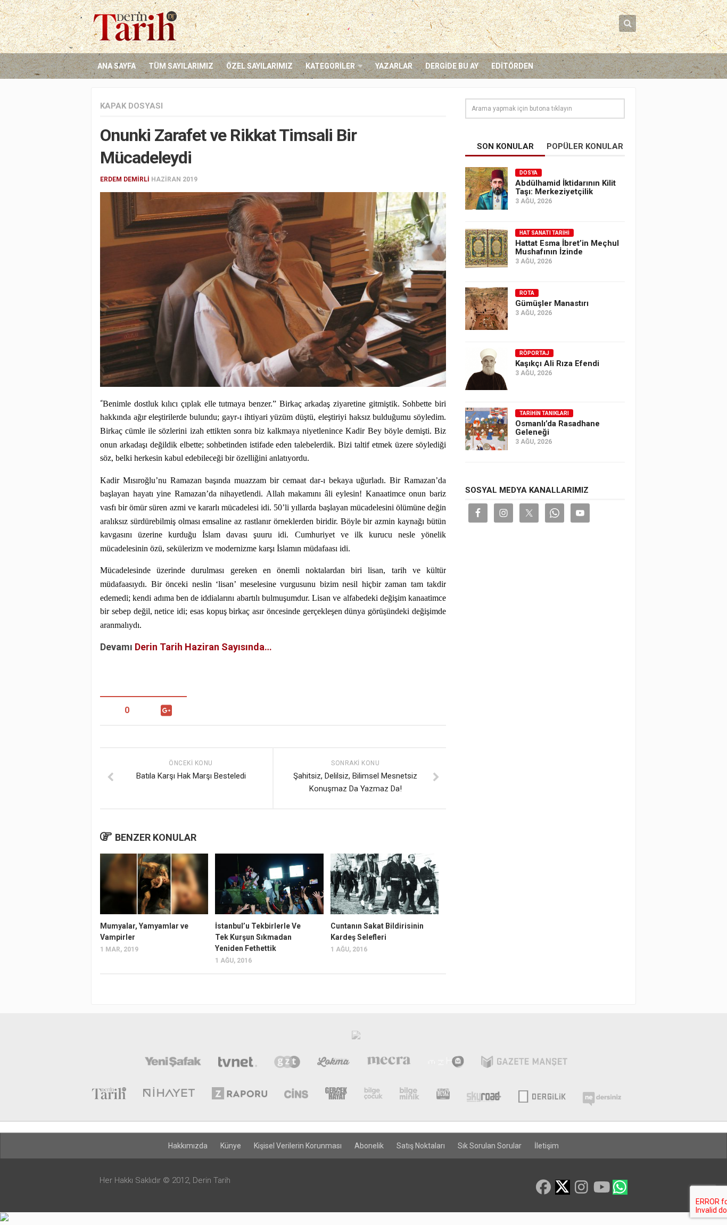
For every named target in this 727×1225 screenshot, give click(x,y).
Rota (526, 293)
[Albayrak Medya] (356, 1037)
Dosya (528, 173)
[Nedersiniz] (602, 1094)
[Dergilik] (542, 1094)
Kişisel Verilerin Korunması (298, 1145)
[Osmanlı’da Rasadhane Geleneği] (486, 429)
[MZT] (446, 1063)
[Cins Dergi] (296, 1094)
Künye (230, 1145)
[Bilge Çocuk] (373, 1094)
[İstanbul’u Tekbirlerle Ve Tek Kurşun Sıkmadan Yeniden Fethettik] (269, 884)
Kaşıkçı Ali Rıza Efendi (557, 363)
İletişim (546, 1145)
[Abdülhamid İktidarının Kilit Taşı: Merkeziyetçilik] (486, 188)
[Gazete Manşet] (524, 1063)
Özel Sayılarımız (259, 66)
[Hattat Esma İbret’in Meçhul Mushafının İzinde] (486, 248)
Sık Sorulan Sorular (490, 1145)
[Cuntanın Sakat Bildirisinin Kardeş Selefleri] (385, 884)
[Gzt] (287, 1063)
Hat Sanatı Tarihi (544, 233)
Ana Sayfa (116, 66)
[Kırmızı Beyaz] (443, 1094)
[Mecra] (389, 1063)
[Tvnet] (237, 1063)
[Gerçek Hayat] (336, 1094)
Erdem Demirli (125, 179)
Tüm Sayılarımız (180, 66)
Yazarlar (393, 66)
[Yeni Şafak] (173, 1063)
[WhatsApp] (620, 1187)
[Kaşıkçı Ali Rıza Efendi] (486, 368)
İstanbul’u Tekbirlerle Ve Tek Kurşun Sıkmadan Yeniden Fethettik (258, 937)
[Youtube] (600, 1187)
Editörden (512, 66)
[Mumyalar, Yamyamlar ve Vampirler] (154, 884)
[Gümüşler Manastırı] (486, 308)
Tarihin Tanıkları (544, 413)
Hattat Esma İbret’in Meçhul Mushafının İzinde (567, 247)
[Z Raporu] (239, 1094)
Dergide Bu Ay (451, 66)
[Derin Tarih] (108, 1094)
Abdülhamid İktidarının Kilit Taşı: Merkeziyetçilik (565, 187)
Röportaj (534, 353)
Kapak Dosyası (131, 106)
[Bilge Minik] (409, 1094)
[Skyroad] (484, 1094)
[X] (562, 1188)
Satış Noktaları (420, 1145)
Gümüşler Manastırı (552, 303)
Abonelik (369, 1145)
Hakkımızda (188, 1145)
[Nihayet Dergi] (169, 1094)
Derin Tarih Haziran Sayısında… (203, 646)
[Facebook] (543, 1187)
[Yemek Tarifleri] (333, 1063)
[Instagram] (581, 1187)
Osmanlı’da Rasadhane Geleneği (557, 428)
